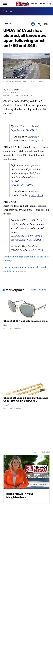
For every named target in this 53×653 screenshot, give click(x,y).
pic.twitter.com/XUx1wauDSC (26, 239)
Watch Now (45, 4)
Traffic (9, 23)
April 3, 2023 (36, 140)
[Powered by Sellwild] (45, 452)
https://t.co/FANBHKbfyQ (24, 185)
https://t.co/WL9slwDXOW (29, 235)
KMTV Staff (13, 89)
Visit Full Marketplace (40, 290)
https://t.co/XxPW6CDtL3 (24, 130)
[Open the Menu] (4, 4)
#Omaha (15, 220)
